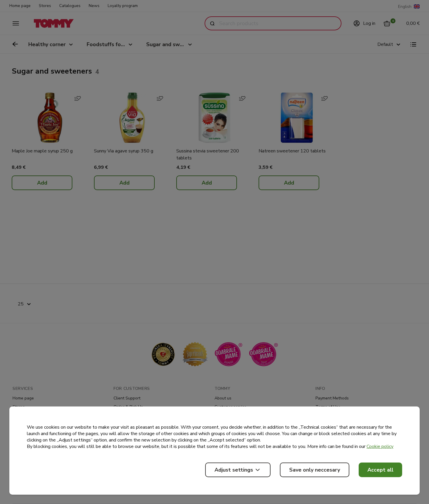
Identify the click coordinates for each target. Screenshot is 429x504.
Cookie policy (380, 446)
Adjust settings (233, 469)
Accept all (380, 469)
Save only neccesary (314, 469)
